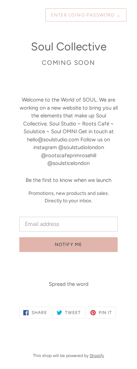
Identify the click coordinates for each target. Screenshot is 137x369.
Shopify (97, 355)
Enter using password (86, 15)
